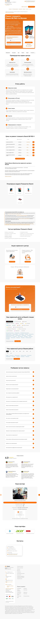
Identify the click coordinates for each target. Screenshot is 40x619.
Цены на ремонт (29, 42)
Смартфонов (19, 588)
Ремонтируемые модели (20, 573)
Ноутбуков (25, 588)
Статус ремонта (25, 6)
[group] (10, 531)
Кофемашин (25, 592)
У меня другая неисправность (20, 158)
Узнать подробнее (11, 261)
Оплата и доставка (20, 567)
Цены (18, 52)
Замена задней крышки (26, 224)
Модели (27, 52)
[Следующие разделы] (34, 52)
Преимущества (8, 52)
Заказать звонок (32, 6)
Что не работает (33, 52)
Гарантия (23, 52)
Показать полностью (8, 176)
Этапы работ (14, 52)
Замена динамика (20, 224)
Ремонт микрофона (19, 223)
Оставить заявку (17, 341)
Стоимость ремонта (20, 566)
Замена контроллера (8, 223)
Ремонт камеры (7, 224)
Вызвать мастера (20, 502)
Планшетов (25, 593)
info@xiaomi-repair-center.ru (13, 550)
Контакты (18, 569)
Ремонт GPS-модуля (13, 223)
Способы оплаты (19, 578)
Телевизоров (19, 592)
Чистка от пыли (12, 224)
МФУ (18, 597)
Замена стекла (16, 224)
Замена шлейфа (24, 223)
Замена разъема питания (30, 223)
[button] (39, 495)
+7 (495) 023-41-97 (9, 4)
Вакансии (18, 570)
